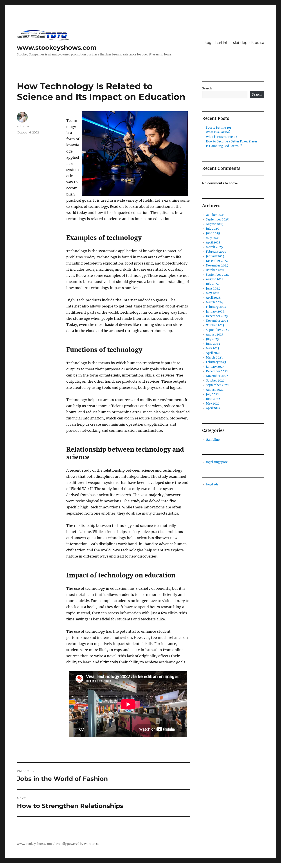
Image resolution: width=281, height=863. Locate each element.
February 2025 (216, 252)
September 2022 (217, 385)
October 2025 (215, 215)
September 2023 (217, 330)
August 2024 (214, 279)
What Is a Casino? (218, 132)
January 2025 (215, 256)
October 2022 (215, 380)
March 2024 (214, 302)
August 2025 (214, 224)
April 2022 (213, 408)
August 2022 (214, 390)
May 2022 (213, 403)
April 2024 (213, 298)
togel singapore (217, 462)
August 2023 (214, 334)
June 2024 (213, 288)
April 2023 (213, 353)
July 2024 (212, 284)
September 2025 (217, 219)
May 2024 (213, 293)
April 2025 (213, 242)
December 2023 (217, 316)
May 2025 (213, 238)
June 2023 (213, 344)
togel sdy (212, 484)
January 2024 (215, 311)
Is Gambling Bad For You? (224, 146)
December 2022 (217, 371)
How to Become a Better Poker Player (231, 141)
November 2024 (217, 265)
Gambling (213, 440)
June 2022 (213, 399)
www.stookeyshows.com (57, 47)
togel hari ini (216, 43)
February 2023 (216, 362)
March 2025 (214, 247)
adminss (23, 126)
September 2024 (217, 275)
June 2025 (213, 233)
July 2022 (212, 394)
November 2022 (217, 376)
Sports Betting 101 (218, 128)
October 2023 (215, 325)
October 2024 (215, 270)
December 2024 (217, 261)
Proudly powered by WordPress (77, 844)
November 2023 (217, 321)
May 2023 (212, 348)
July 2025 (212, 229)
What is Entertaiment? (221, 137)
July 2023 (212, 339)
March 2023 (214, 357)
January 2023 (215, 367)
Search (207, 88)
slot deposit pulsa (248, 43)
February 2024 (216, 307)
